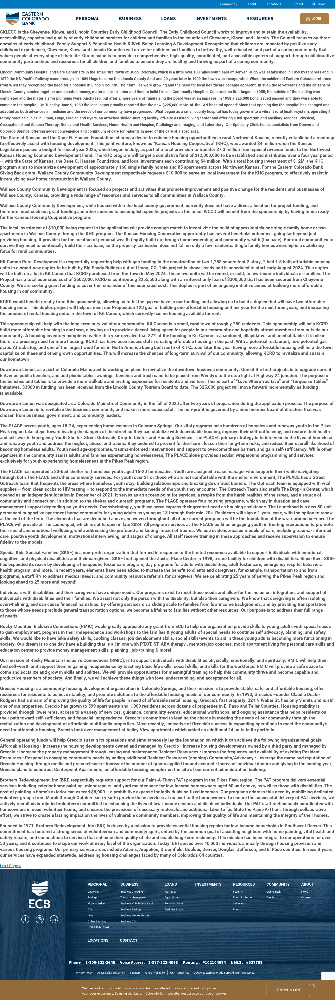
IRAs (96, 915)
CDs (95, 909)
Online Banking (98, 921)
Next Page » (10, 865)
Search (321, 4)
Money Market (98, 903)
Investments (208, 884)
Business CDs (133, 921)
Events (277, 897)
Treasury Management (136, 897)
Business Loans (174, 909)
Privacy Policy (84, 972)
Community (228, 4)
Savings (98, 897)
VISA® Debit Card (98, 927)
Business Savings (136, 909)
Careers (307, 897)
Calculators (244, 903)
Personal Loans (174, 903)
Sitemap (135, 972)
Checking (98, 891)
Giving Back (278, 891)
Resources (244, 884)
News (307, 891)
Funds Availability (155, 972)
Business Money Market (136, 915)
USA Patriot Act (179, 972)
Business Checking (136, 891)
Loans (171, 884)
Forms (243, 909)
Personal (97, 884)
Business (129, 884)
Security (244, 891)
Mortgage (174, 891)
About (252, 4)
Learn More (288, 990)
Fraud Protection (244, 897)
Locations (274, 4)
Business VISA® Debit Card (136, 903)
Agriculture (174, 897)
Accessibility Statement (111, 972)
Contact (297, 4)
